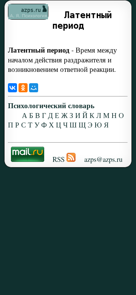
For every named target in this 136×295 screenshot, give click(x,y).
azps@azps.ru (103, 159)
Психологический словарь (51, 105)
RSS (58, 159)
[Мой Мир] (33, 87)
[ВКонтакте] (12, 87)
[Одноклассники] (23, 87)
